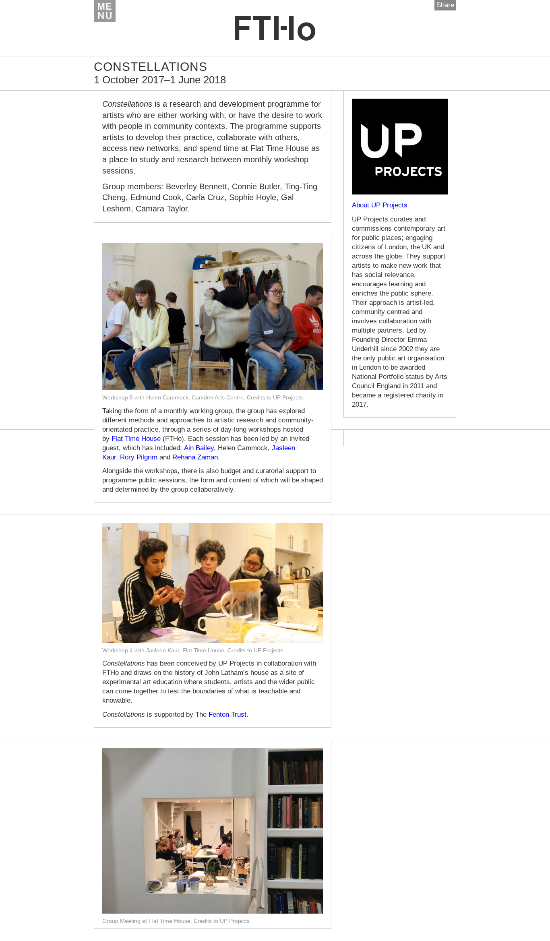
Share (445, 5)
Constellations (150, 66)
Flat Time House (136, 439)
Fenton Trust (227, 714)
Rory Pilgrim (138, 457)
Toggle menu (105, 11)
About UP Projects (379, 205)
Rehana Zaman (195, 457)
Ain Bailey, (200, 448)
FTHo (275, 28)
